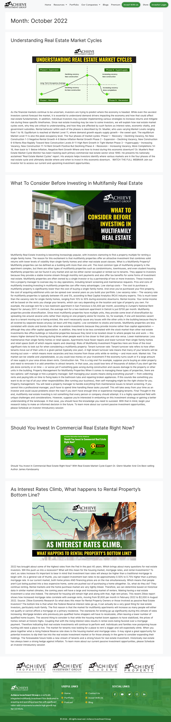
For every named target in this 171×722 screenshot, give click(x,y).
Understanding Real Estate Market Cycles (56, 40)
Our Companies (89, 4)
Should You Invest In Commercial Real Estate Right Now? (73, 428)
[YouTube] (122, 694)
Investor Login (159, 4)
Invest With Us (131, 4)
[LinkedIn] (144, 694)
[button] (60, 4)
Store (145, 4)
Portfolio (74, 4)
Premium (115, 4)
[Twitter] (129, 694)
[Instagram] (137, 694)
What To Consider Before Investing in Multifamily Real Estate (77, 183)
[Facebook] (115, 694)
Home (48, 4)
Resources (59, 4)
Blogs (105, 4)
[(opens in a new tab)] (84, 447)
